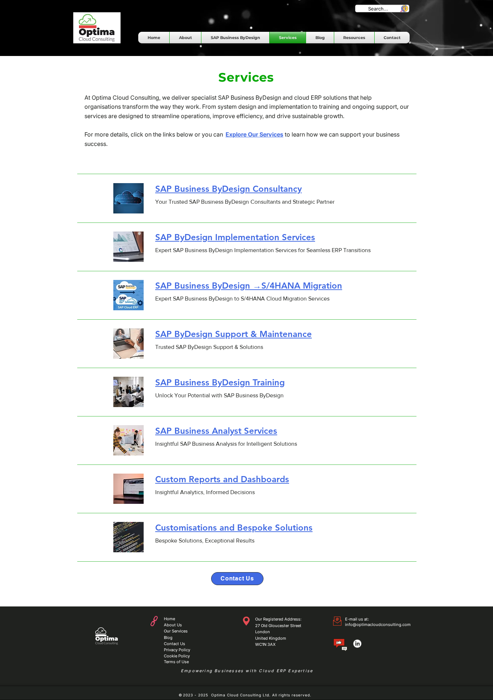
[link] (267, 189)
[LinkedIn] (357, 643)
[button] (235, 37)
